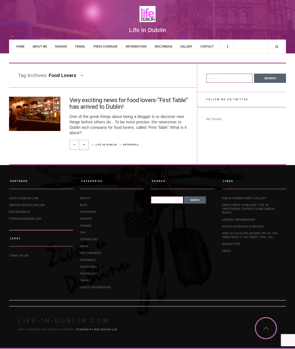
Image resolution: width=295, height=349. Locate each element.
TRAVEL (80, 46)
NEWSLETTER (231, 244)
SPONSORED (88, 266)
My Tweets (214, 119)
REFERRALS (131, 144)
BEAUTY (85, 198)
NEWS (84, 246)
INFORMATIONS (136, 46)
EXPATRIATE (88, 211)
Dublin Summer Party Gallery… (245, 198)
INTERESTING (89, 239)
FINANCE (86, 225)
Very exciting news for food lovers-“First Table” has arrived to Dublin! (128, 103)
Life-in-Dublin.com (64, 320)
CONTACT (207, 46)
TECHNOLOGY (89, 273)
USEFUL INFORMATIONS (95, 287)
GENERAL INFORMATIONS (238, 219)
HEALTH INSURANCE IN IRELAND (242, 226)
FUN (82, 232)
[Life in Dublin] (147, 14)
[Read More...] (74, 145)
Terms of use (19, 255)
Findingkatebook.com (25, 218)
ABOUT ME (40, 46)
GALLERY (186, 46)
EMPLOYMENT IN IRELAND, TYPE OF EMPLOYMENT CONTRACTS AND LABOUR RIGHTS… (248, 209)
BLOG (83, 205)
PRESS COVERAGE (105, 46)
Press (226, 251)
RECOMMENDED (90, 253)
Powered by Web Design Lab (96, 329)
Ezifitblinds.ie (19, 211)
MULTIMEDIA (163, 46)
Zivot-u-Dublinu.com (23, 198)
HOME (20, 46)
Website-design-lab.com (27, 205)
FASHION (61, 46)
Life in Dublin (106, 144)
